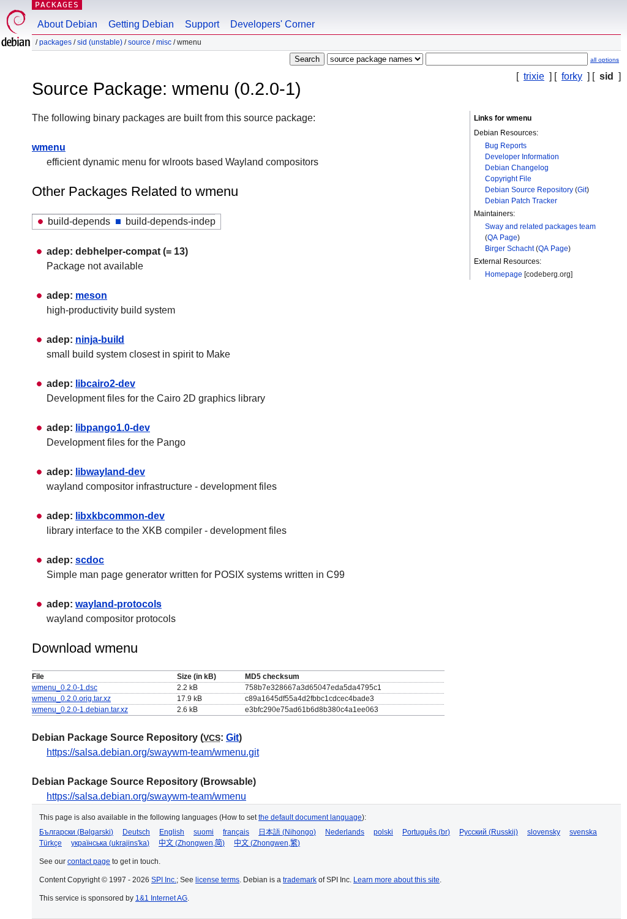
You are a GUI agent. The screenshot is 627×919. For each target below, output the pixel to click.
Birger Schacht (509, 248)
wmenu (49, 147)
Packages (57, 4)
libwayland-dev (110, 472)
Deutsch (136, 832)
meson (91, 295)
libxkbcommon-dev (120, 516)
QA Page (502, 237)
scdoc (89, 560)
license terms (217, 880)
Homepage (503, 274)
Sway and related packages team (540, 226)
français (236, 832)
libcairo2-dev (105, 383)
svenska (583, 832)
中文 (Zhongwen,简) (192, 843)
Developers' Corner (272, 24)
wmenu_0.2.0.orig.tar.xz (71, 698)
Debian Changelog (517, 167)
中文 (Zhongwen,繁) (267, 843)
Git (582, 190)
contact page (88, 861)
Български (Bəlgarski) (76, 832)
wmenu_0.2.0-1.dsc (64, 687)
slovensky (543, 832)
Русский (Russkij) (488, 832)
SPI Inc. (163, 880)
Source (139, 42)
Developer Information (522, 156)
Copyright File (508, 178)
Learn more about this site (396, 880)
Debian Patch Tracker (521, 201)
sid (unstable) (99, 42)
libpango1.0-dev (112, 427)
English (171, 832)
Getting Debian (141, 24)
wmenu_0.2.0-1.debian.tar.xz (80, 709)
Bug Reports (506, 145)
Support (202, 24)
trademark (300, 880)
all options (604, 59)
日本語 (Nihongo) (287, 832)
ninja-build (99, 339)
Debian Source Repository (529, 190)
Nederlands (344, 832)
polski (383, 832)
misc (163, 42)
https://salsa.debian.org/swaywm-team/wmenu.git (153, 752)
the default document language (310, 817)
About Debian (67, 24)
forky (571, 76)
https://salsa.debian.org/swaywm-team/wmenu (146, 796)
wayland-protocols (118, 604)
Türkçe (50, 843)
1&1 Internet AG (161, 898)
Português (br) (426, 832)
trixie (534, 76)
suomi (203, 832)
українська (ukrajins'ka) (110, 843)
